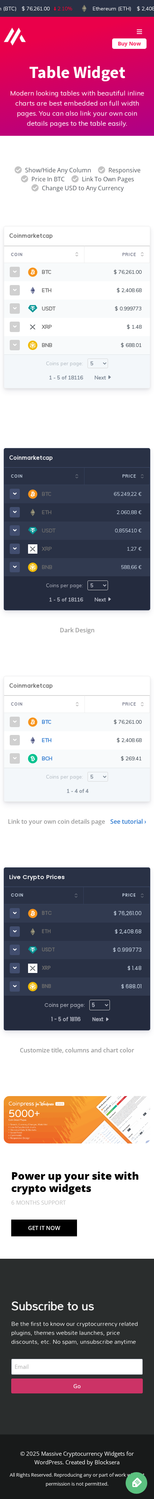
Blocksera (107, 1462)
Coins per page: (65, 363)
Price (129, 254)
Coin (17, 254)
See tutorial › (128, 821)
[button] (117, 28)
